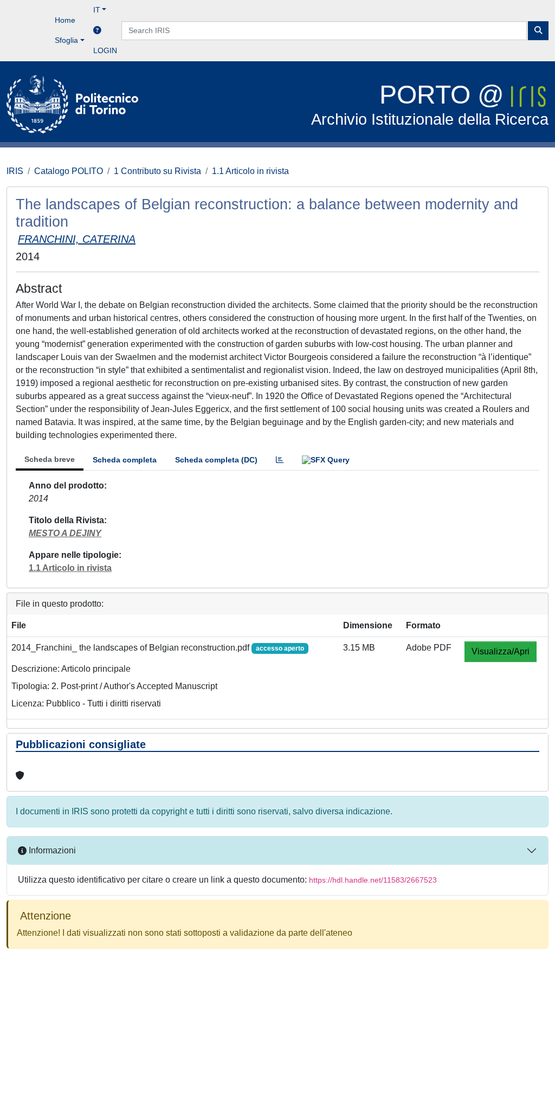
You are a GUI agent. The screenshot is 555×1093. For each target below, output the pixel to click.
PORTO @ (429, 104)
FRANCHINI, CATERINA (76, 239)
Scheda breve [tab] (49, 459)
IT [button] (96, 9)
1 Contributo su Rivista (157, 171)
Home (65, 20)
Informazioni (51, 850)
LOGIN (105, 50)
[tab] (280, 460)
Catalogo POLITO (68, 171)
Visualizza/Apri (501, 651)
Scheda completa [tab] (125, 459)
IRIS (15, 171)
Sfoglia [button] (66, 40)
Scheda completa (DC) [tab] (216, 459)
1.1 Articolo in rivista (250, 171)
